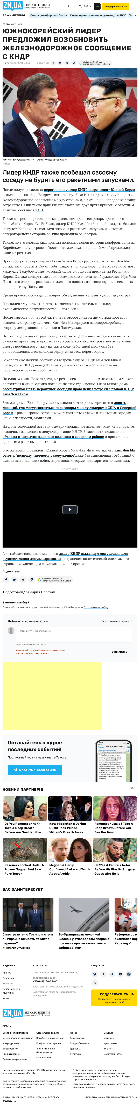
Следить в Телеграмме (37, 770)
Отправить (119, 651)
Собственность (113, 1054)
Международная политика (18, 1038)
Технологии (77, 1038)
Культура (75, 1054)
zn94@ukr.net (75, 986)
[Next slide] (134, 15)
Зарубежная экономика (50, 1038)
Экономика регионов (15, 1059)
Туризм (108, 1048)
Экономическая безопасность (45, 1050)
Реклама (8, 983)
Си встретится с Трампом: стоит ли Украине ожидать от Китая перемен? (28, 939)
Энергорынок (10, 1048)
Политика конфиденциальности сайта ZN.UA (111, 1097)
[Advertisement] (52, 696)
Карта (6, 998)
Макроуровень (11, 1043)
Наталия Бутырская (18, 947)
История (109, 1038)
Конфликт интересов (48, 1043)
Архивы (7, 972)
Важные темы (14, 15)
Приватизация (11, 1054)
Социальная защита (48, 1032)
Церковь (75, 1048)
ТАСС (39, 210)
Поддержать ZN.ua (115, 6)
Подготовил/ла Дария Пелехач (29, 592)
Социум (108, 1032)
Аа (97, 6)
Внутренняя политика (15, 1032)
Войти (87, 6)
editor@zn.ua (40, 995)
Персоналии (43, 1057)
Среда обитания (79, 1043)
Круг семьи (110, 1043)
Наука (73, 1032)
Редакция (8, 978)
